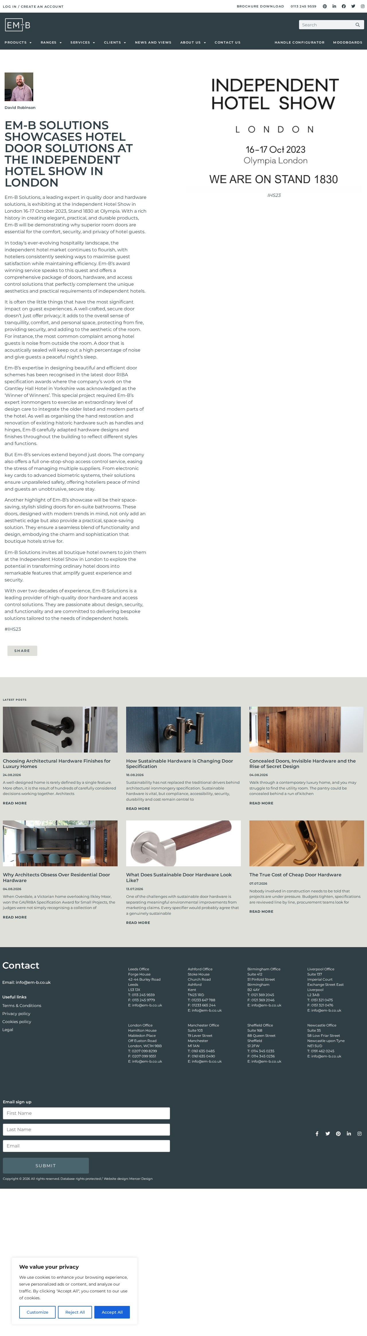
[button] (48, 650)
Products (16, 42)
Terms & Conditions (21, 1005)
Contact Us (228, 42)
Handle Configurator (300, 42)
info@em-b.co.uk (33, 982)
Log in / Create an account (33, 7)
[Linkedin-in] (334, 6)
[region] (74, 1291)
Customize (37, 1312)
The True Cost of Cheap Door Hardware (295, 874)
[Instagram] (363, 6)
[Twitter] (353, 6)
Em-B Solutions (22, 197)
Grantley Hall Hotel (26, 388)
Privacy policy (16, 1013)
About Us (190, 42)
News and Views (153, 42)
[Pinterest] (325, 6)
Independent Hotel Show (101, 204)
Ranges (49, 42)
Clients (112, 42)
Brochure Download (260, 6)
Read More (15, 803)
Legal (7, 1029)
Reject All (75, 1312)
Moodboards (347, 42)
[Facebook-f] (317, 1133)
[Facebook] (344, 6)
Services (80, 42)
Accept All (112, 1312)
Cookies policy (16, 1021)
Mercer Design (141, 1179)
